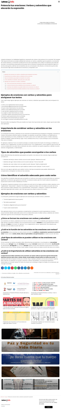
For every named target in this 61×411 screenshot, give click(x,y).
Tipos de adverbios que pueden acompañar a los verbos (17, 78)
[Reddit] (31, 268)
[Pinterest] (12, 268)
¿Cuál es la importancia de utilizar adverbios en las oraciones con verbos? (23, 88)
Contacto (3, 406)
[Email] (28, 268)
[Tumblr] (18, 268)
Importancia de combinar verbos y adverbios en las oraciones (18, 76)
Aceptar (48, 407)
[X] (9, 268)
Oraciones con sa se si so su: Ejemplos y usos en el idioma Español (46, 273)
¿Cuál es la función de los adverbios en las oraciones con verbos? (21, 85)
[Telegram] (25, 268)
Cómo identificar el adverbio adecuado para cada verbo (17, 79)
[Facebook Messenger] (5, 268)
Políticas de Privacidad (5, 404)
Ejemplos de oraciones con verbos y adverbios (15, 81)
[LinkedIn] (22, 268)
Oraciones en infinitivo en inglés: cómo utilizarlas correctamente (15, 273)
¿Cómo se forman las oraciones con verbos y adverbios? (19, 83)
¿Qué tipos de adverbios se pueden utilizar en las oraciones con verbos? (23, 87)
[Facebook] (2, 268)
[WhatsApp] (15, 268)
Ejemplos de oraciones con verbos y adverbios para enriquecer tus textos (21, 74)
